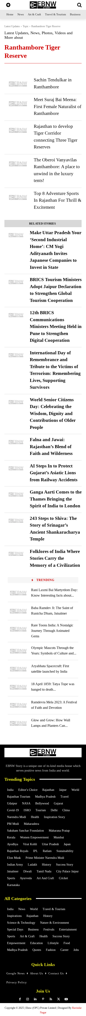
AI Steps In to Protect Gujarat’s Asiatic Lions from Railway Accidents (53, 472)
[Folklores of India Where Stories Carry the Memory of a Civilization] (16, 554)
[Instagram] (28, 999)
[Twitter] (58, 999)
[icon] (8, 5)
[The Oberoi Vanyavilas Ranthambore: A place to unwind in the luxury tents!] (18, 164)
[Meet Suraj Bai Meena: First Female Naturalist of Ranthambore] (18, 103)
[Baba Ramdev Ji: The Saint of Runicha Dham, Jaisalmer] (18, 611)
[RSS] (51, 999)
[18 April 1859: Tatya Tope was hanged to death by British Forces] (18, 687)
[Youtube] (66, 999)
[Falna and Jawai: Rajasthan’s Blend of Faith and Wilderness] (16, 442)
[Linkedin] (35, 999)
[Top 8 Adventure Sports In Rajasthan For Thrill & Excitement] (18, 197)
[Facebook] (20, 999)
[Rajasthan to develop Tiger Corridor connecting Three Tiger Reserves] (18, 130)
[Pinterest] (43, 999)
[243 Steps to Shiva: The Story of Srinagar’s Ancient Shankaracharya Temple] (16, 521)
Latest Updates (12, 26)
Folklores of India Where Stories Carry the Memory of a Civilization (55, 558)
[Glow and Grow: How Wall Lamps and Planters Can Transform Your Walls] (18, 723)
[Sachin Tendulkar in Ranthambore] (18, 84)
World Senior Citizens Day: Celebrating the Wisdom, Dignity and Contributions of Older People (53, 413)
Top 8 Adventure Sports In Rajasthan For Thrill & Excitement (57, 200)
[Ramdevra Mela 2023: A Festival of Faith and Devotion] (18, 705)
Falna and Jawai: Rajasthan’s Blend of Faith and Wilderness (51, 446)
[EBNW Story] (43, 5)
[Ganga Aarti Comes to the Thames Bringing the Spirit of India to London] (16, 494)
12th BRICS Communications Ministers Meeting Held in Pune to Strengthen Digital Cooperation (56, 326)
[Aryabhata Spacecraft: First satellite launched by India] (18, 669)
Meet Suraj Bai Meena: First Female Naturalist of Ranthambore (57, 106)
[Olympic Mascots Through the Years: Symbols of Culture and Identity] (18, 651)
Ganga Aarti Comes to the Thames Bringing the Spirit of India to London (56, 498)
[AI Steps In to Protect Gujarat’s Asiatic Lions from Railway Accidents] (16, 468)
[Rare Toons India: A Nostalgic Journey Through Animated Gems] (18, 629)
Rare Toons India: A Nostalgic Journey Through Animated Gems (52, 630)
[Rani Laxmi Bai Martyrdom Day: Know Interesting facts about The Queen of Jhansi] (18, 593)
